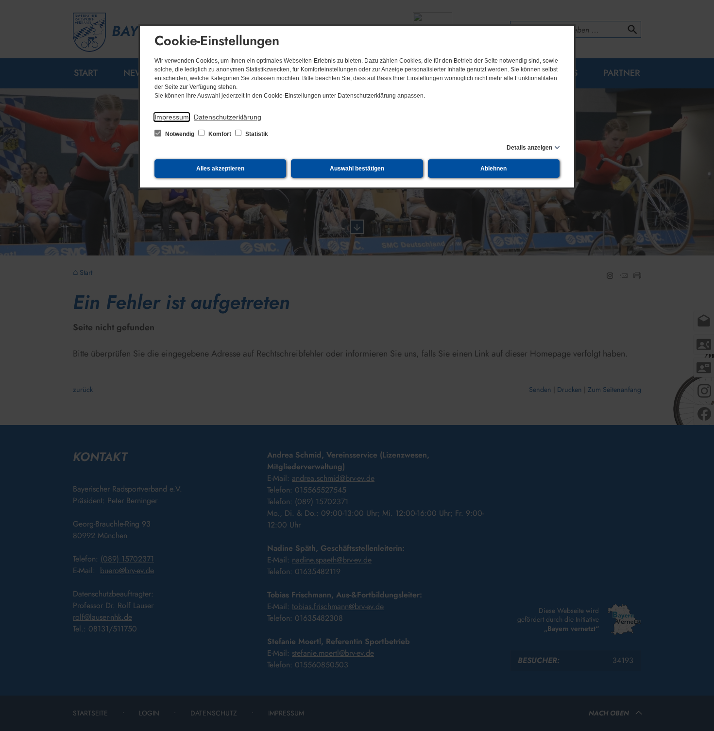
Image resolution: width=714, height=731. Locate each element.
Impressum (171, 117)
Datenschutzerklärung (227, 117)
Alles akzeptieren (220, 168)
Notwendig (180, 134)
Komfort (220, 134)
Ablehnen (493, 168)
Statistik (256, 134)
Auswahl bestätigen (357, 168)
